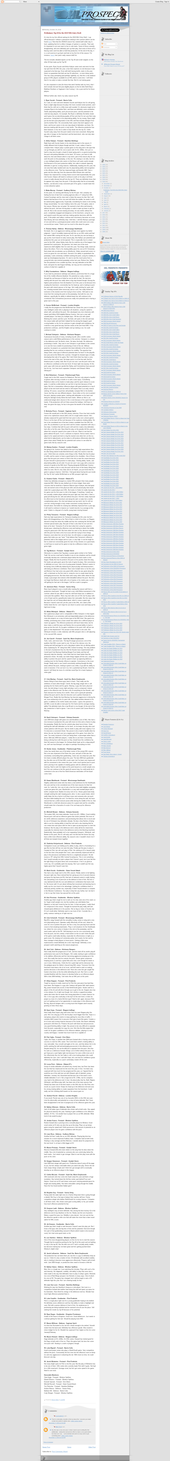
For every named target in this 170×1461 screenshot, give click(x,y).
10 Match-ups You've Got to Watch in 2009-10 (116, 298)
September (107, 193)
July (105, 198)
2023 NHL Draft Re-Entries (110, 387)
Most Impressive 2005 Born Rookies (113, 549)
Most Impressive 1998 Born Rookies (113, 536)
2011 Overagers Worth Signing (111, 340)
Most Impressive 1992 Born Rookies (113, 524)
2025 (103, 166)
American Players (108, 389)
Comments (106, 47)
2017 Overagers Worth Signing (112, 370)
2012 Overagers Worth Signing (112, 347)
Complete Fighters (108, 409)
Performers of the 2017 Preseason (113, 585)
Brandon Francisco (108, 724)
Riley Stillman (107, 750)
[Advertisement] (114, 110)
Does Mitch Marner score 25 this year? (114, 66)
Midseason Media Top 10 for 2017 (112, 515)
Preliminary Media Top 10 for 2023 (112, 625)
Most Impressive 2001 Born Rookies (113, 543)
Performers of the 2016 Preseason (113, 583)
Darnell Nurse (107, 733)
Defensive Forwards (109, 414)
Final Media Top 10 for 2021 (111, 479)
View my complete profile (107, 251)
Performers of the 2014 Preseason (113, 579)
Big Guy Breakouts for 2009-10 (112, 391)
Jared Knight (106, 737)
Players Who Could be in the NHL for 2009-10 (116, 595)
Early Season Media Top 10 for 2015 (113, 438)
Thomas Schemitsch (109, 756)
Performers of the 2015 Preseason (113, 581)
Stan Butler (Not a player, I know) (112, 754)
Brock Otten (106, 242)
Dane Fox (106, 731)
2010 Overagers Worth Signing (112, 336)
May (105, 202)
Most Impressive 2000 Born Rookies (113, 541)
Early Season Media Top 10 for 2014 (113, 436)
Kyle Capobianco (108, 743)
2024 (103, 169)
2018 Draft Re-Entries (109, 372)
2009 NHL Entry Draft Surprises (112, 319)
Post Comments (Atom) (60, 1451)
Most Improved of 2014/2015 (111, 553)
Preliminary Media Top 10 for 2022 (112, 623)
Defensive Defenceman (109, 412)
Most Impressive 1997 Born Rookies (113, 534)
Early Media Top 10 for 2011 (111, 430)
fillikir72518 (59, 1427)
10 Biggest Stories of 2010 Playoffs (113, 296)
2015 (103, 217)
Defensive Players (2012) (110, 416)
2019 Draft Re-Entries (109, 376)
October (106, 187)
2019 (103, 179)
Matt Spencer (107, 748)
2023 (103, 171)
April (105, 204)
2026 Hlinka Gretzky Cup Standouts (113, 61)
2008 (103, 231)
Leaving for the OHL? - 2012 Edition (113, 492)
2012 (103, 223)
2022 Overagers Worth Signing (112, 385)
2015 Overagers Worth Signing (112, 361)
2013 (103, 221)
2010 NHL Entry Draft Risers (111, 332)
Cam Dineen (106, 726)
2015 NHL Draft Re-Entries (110, 357)
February (106, 208)
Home (69, 1447)
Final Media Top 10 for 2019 (111, 475)
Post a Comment (48, 1442)
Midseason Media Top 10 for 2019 (112, 519)
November (107, 185)
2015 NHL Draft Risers (109, 359)
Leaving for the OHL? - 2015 (111, 498)
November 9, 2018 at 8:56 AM (57, 1423)
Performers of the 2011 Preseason (112, 570)
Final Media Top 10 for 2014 (111, 464)
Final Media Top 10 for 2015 (111, 466)
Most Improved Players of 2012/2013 (113, 556)
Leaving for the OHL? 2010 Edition (112, 500)
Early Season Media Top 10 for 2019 (113, 447)
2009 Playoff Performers (110, 323)
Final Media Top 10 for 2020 (111, 477)
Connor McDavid (108, 728)
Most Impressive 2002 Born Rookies (113, 545)
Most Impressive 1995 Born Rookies (113, 530)
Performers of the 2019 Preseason (113, 589)
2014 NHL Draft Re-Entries (110, 353)
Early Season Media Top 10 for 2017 (113, 443)
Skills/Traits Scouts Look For (111, 636)
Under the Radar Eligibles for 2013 (112, 648)
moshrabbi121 (60, 1416)
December (107, 183)
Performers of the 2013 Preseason (113, 577)
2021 (103, 175)
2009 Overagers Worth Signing (112, 321)
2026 (103, 164)
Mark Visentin (107, 745)
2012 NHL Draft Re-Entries (110, 344)
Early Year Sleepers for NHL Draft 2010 (114, 455)
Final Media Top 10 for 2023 (111, 483)
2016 (103, 215)
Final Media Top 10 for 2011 (111, 458)
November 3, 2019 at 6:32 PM (57, 1437)
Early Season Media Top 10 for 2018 (113, 445)
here (49, 42)
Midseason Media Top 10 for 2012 (112, 504)
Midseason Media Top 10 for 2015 (112, 511)
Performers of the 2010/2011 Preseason (114, 568)
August (106, 196)
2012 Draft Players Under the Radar (113, 342)
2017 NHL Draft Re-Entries (110, 368)
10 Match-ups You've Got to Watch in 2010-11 (116, 300)
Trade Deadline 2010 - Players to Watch (114, 644)
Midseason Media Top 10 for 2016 (112, 513)
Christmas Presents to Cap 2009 (112, 407)
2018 (103, 181)
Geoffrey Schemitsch (109, 735)
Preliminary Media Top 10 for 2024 (112, 628)
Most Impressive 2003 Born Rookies (113, 547)
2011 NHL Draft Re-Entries (110, 338)
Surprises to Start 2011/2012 (111, 638)
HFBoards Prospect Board (112, 64)
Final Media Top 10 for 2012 (111, 460)
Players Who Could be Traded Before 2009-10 (116, 602)
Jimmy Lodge (107, 741)
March (106, 206)
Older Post (92, 1447)
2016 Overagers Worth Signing (112, 366)
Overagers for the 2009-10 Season (113, 564)
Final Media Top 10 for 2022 (111, 481)
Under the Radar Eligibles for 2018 (112, 657)
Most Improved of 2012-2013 (111, 551)
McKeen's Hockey (109, 59)
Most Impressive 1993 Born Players (113, 526)
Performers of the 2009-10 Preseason (113, 566)
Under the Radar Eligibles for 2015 (112, 650)
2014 (103, 219)
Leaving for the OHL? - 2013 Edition (113, 494)
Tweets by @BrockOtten (107, 33)
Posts (105, 44)
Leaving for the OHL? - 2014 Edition (113, 496)
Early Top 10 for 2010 (109, 453)
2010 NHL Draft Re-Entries (110, 327)
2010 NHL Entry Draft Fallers (111, 329)
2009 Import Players (108, 310)
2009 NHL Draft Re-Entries (110, 312)
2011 (103, 225)
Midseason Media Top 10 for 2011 (112, 502)
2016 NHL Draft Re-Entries (110, 364)
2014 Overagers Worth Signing (112, 355)
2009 (103, 229)
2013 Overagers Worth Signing (112, 351)
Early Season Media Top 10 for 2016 (113, 440)
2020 (103, 177)
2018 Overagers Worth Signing (112, 374)
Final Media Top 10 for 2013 (111, 462)
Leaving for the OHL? (109, 490)
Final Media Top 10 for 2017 (111, 470)
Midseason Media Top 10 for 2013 (112, 507)
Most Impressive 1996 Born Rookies (113, 532)
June (105, 200)
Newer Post (46, 1447)
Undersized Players (108, 661)
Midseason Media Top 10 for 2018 (112, 517)
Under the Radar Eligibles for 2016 (112, 652)
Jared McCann (107, 739)
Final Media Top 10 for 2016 (111, 468)
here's (53, 55)
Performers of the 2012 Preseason (113, 572)
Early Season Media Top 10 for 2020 (113, 449)
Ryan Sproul (106, 752)
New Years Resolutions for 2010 (112, 562)
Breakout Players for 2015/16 (111, 401)
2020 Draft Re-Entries (109, 381)
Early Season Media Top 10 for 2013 (113, 434)
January (106, 210)
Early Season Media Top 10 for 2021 (113, 451)
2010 (103, 227)
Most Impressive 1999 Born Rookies (113, 539)
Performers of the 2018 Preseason (113, 587)
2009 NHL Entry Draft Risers (111, 317)
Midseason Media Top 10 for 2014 (112, 509)
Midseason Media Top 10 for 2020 (112, 521)
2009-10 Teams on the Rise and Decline (114, 325)
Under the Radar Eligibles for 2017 (112, 655)
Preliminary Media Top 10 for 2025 (112, 630)
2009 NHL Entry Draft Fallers (111, 315)
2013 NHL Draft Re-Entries (110, 349)
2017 (103, 212)
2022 (103, 173)
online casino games (76, 1421)
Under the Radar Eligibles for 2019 (112, 659)
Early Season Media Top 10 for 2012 (113, 432)
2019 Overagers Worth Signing (112, 379)
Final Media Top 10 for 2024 (111, 485)
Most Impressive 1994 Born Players (113, 528)
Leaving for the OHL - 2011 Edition (112, 487)
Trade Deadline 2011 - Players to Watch (114, 646)
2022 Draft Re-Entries (109, 383)
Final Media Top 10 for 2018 (111, 472)
